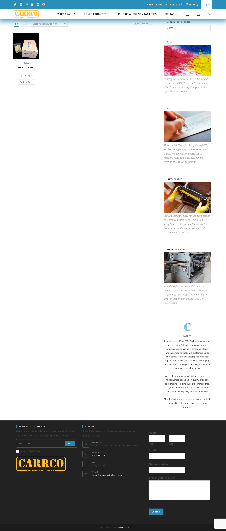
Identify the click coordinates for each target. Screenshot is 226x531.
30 (141, 23)
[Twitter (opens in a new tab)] (16, 4)
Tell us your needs (162, 478)
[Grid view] (16, 24)
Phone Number (160, 464)
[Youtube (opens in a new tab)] (44, 4)
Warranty (192, 4)
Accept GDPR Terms (32, 451)
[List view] (24, 24)
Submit (156, 511)
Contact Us (177, 4)
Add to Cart (26, 82)
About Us (162, 4)
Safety (26, 63)
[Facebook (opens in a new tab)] (21, 4)
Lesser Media (124, 527)
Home (150, 4)
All (150, 23)
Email (153, 450)
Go (70, 443)
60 (145, 23)
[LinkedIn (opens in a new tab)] (38, 4)
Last (171, 443)
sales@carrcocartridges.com (106, 475)
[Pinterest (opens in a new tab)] (26, 4)
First (151, 443)
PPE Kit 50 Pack (26, 67)
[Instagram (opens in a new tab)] (32, 4)
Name (154, 432)
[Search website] (209, 14)
